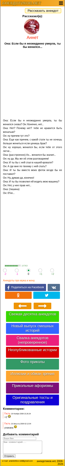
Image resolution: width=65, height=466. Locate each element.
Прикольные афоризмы (32, 385)
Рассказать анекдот (43, 10)
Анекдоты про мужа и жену (19, 280)
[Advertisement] (32, 83)
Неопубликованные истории (32, 350)
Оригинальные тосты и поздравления (32, 399)
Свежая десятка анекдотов (32, 314)
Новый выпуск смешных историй (32, 328)
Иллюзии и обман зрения (32, 374)
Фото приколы (32, 362)
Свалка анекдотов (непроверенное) (32, 340)
